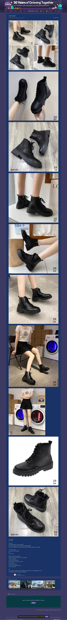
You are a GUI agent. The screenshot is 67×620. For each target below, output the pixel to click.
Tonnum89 (17, 574)
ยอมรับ (47, 616)
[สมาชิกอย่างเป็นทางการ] (19, 574)
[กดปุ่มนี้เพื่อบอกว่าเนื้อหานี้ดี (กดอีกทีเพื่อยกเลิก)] (10, 574)
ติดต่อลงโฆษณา (58, 617)
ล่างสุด (11, 619)
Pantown (16, 617)
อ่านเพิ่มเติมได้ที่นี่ (41, 616)
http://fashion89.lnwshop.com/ (17, 561)
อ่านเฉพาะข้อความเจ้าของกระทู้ (18, 619)
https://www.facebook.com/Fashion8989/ (19, 557)
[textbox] (33, 11)
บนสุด (8, 619)
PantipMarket (12, 617)
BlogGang (7, 617)
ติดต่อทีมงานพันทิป (52, 617)
